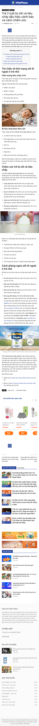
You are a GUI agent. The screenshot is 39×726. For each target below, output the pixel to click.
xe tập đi (14, 622)
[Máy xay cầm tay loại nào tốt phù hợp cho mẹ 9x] (6, 651)
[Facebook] (10, 30)
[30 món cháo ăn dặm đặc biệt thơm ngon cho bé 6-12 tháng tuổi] (6, 669)
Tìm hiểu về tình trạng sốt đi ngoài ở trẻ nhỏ (16, 54)
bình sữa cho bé (26, 616)
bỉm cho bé (22, 622)
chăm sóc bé (11, 390)
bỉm (31, 612)
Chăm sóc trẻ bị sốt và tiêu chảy (13, 61)
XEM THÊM (20, 468)
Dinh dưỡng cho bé (5, 486)
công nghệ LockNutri (12, 308)
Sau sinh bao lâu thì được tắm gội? (23, 565)
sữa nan (30, 622)
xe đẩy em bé (7, 612)
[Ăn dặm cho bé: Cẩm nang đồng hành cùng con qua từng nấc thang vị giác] (6, 502)
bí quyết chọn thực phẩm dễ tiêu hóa (21, 378)
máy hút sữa (25, 614)
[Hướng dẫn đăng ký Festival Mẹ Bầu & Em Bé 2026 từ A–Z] (6, 585)
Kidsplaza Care (8, 23)
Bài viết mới (5, 504)
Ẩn (21, 50)
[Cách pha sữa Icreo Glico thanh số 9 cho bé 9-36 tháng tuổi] (5, 660)
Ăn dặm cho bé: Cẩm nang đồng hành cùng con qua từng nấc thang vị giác (24, 502)
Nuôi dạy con (12, 7)
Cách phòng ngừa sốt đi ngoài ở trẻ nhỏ (15, 63)
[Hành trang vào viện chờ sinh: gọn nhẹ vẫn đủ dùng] (6, 594)
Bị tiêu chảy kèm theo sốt (13, 59)
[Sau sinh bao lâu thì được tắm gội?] (6, 567)
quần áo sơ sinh (13, 620)
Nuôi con (20, 7)
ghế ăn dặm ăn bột (19, 618)
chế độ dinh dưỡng (21, 390)
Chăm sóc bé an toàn (6, 513)
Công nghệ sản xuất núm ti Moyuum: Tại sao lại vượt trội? (28, 459)
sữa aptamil (17, 612)
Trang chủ (4, 7)
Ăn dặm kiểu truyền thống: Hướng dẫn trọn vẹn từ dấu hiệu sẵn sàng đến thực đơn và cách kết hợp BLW (24, 484)
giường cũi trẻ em (27, 620)
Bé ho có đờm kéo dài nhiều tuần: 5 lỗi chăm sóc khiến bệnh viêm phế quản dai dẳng (24, 520)
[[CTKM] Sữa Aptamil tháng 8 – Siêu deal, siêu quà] (6, 558)
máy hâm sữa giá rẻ (12, 616)
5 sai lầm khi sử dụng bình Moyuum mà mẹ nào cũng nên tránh (10, 459)
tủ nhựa (26, 612)
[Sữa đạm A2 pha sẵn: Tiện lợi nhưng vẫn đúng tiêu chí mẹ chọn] (6, 493)
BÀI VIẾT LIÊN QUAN (9, 468)
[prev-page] (3, 527)
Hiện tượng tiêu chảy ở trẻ (13, 56)
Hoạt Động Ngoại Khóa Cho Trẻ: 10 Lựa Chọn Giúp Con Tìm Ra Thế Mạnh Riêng (24, 475)
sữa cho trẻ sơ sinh (13, 614)
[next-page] (6, 527)
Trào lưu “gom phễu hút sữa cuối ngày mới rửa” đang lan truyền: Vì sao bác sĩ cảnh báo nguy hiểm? (24, 511)
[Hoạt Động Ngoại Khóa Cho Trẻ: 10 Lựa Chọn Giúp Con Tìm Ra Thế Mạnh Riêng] (6, 475)
